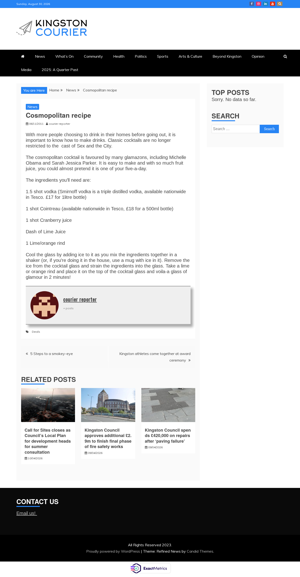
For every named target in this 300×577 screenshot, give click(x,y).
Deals (36, 331)
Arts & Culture (190, 56)
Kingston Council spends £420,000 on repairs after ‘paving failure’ (168, 435)
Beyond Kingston (227, 56)
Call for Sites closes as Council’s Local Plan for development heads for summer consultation (48, 441)
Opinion (258, 56)
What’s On (64, 56)
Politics (141, 56)
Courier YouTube (272, 4)
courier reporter (80, 299)
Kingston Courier (251, 4)
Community (93, 56)
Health (118, 56)
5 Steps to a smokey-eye (51, 353)
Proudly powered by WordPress (113, 551)
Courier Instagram (258, 4)
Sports (162, 56)
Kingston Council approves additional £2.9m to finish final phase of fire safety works (108, 438)
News (40, 56)
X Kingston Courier (279, 4)
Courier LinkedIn (265, 4)
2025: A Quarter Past (60, 69)
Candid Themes (200, 551)
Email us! (26, 513)
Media (26, 69)
